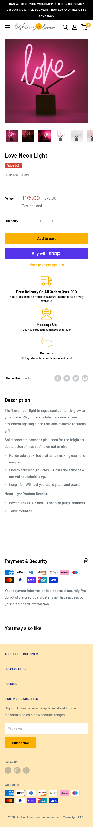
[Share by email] (85, 378)
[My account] (74, 27)
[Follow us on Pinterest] (26, 770)
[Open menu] (7, 27)
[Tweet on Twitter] (75, 378)
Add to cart (46, 238)
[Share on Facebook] (57, 378)
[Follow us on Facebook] (8, 770)
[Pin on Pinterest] (66, 378)
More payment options (46, 264)
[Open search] (65, 27)
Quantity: (12, 221)
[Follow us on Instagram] (17, 770)
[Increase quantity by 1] (53, 221)
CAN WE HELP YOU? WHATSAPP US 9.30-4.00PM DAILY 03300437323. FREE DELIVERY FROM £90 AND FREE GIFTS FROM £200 (47, 9)
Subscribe (20, 742)
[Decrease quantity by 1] (27, 221)
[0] (84, 27)
